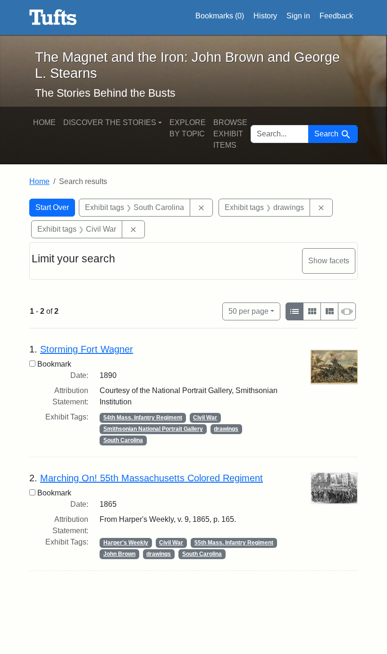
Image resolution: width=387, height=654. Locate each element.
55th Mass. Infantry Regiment (233, 542)
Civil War (205, 417)
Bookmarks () (219, 16)
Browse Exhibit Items (230, 133)
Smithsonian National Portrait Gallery (153, 429)
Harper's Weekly (125, 542)
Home (44, 122)
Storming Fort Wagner (86, 349)
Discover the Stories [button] (109, 122)
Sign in (298, 16)
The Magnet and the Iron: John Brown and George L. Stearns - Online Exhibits (53, 17)
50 (248, 311)
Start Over (52, 207)
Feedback (336, 16)
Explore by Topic (187, 128)
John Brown (119, 554)
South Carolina (123, 440)
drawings (226, 429)
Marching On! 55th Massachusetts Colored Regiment (151, 478)
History (265, 16)
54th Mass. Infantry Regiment (142, 417)
